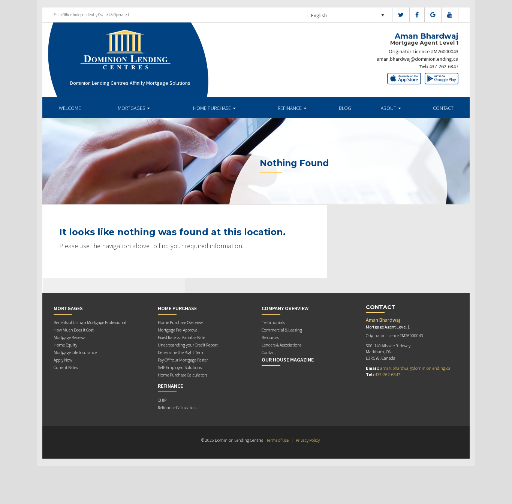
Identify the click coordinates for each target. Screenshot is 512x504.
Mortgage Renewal (70, 337)
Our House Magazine (288, 359)
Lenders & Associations (281, 345)
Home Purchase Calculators (182, 375)
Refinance (290, 108)
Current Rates (66, 367)
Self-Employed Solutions (180, 367)
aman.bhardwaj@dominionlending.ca (417, 59)
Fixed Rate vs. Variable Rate (181, 337)
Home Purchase (212, 108)
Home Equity (65, 345)
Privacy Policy (308, 440)
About (389, 108)
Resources (270, 337)
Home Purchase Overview (180, 322)
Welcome (70, 108)
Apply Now (63, 360)
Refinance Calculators (177, 407)
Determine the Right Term (181, 352)
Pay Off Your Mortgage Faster (183, 360)
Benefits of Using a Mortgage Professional (90, 322)
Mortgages (132, 108)
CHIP (162, 400)
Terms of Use (277, 440)
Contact (443, 108)
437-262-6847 (443, 66)
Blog (345, 108)
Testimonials (273, 322)
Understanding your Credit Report (188, 345)
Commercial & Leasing (282, 330)
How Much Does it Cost (74, 330)
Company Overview (285, 308)
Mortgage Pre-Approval (178, 330)
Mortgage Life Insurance (75, 352)
